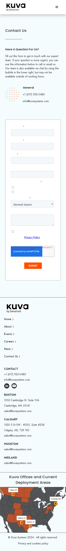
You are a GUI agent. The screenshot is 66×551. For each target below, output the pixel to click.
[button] (57, 7)
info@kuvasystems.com (36, 101)
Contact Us (11, 356)
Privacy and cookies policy (33, 543)
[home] (16, 7)
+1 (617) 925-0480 (34, 94)
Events (8, 334)
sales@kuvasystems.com (17, 411)
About (8, 327)
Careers (9, 341)
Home (7, 319)
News (7, 349)
